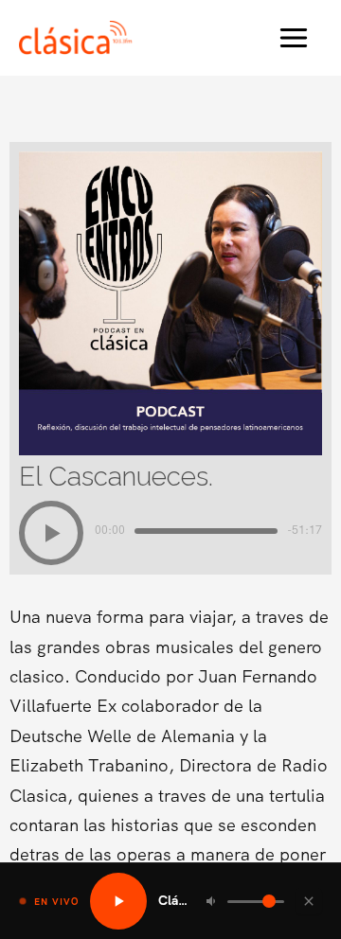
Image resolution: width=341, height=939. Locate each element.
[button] (51, 533)
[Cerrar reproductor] (309, 901)
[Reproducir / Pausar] (118, 901)
